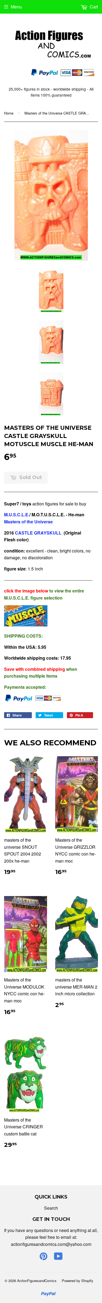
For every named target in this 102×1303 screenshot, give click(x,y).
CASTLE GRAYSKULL (38, 533)
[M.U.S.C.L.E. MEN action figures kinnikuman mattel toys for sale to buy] (26, 625)
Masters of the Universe (28, 521)
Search (51, 1208)
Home (8, 113)
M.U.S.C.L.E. (16, 514)
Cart (93, 7)
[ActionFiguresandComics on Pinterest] (43, 1258)
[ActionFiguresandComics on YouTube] (58, 1258)
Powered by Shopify (77, 1280)
